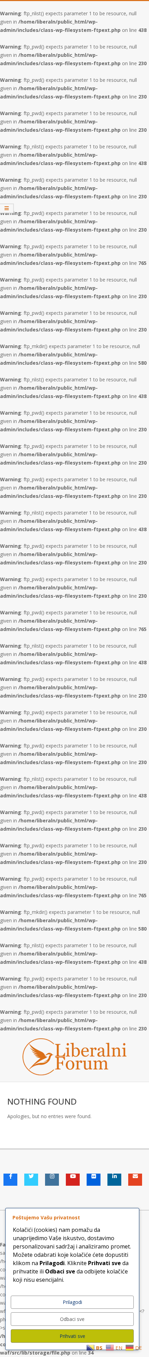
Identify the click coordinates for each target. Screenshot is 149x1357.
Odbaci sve (72, 1319)
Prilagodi (72, 1302)
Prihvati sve (72, 1336)
